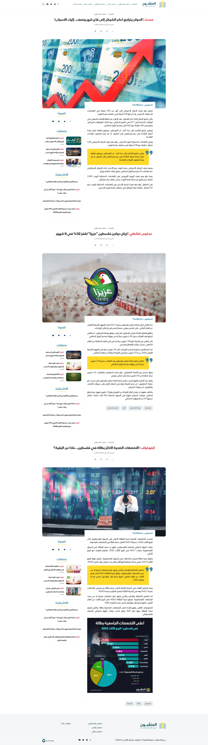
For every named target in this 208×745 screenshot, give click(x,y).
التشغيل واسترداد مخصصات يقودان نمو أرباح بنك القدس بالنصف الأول (53, 378)
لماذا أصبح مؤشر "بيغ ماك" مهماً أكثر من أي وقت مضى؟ (62, 191)
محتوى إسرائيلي (100, 4)
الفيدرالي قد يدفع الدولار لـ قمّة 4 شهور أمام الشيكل (55, 153)
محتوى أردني (111, 4)
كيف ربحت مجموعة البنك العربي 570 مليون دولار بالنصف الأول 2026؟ (62, 211)
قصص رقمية (77, 4)
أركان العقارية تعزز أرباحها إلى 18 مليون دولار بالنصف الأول (55, 142)
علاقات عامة (66, 723)
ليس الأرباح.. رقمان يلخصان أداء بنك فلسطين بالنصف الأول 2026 (55, 592)
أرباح (124, 408)
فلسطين (148, 408)
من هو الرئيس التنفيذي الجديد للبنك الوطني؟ (62, 182)
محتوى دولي (88, 4)
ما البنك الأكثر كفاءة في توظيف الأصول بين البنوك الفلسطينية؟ (53, 570)
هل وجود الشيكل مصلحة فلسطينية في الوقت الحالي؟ (54, 164)
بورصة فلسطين (135, 408)
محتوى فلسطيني (124, 4)
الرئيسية (134, 4)
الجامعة (129, 703)
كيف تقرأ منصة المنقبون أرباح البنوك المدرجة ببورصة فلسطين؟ (53, 367)
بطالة (138, 703)
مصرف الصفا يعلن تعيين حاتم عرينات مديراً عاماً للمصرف (61, 201)
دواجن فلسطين (113, 408)
